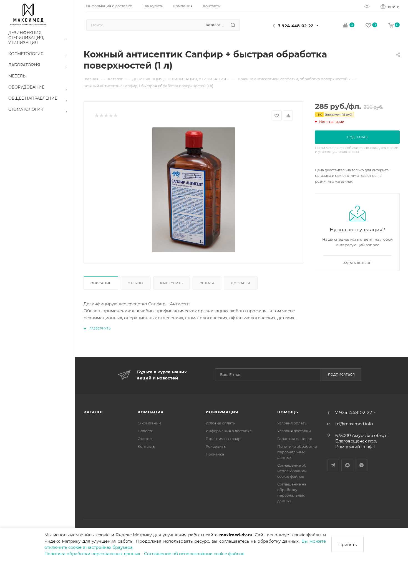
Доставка (240, 283)
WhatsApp (361, 465)
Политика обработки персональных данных (92, 553)
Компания (150, 412)
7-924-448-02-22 (295, 25)
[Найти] (233, 25)
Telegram (333, 465)
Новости (145, 431)
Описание (100, 283)
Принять (347, 544)
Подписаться (341, 374)
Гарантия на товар (223, 438)
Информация (222, 412)
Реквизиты (216, 446)
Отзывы (135, 283)
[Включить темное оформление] (366, 6)
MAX (347, 465)
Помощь (287, 412)
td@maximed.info (354, 423)
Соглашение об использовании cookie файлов (194, 553)
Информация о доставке (229, 431)
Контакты (146, 446)
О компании (149, 423)
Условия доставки (294, 431)
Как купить (171, 283)
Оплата (207, 283)
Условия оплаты (221, 423)
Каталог (94, 412)
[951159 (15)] (193, 189)
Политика (215, 454)
